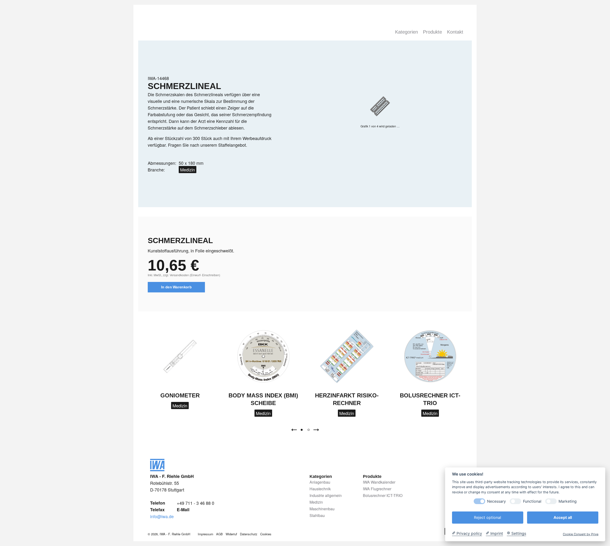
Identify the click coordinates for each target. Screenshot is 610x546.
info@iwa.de (162, 516)
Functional (532, 501)
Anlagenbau (320, 482)
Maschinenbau (322, 508)
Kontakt (455, 32)
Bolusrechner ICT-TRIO (382, 495)
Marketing (568, 501)
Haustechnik (320, 488)
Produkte (432, 32)
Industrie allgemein (326, 495)
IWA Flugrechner (377, 488)
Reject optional (487, 517)
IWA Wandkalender (379, 482)
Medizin (187, 169)
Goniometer (180, 395)
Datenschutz (248, 534)
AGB (219, 534)
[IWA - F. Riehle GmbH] (157, 469)
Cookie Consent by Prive (580, 534)
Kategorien (406, 32)
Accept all (563, 517)
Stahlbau (317, 515)
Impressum (205, 534)
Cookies (265, 534)
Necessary (496, 501)
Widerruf (231, 534)
